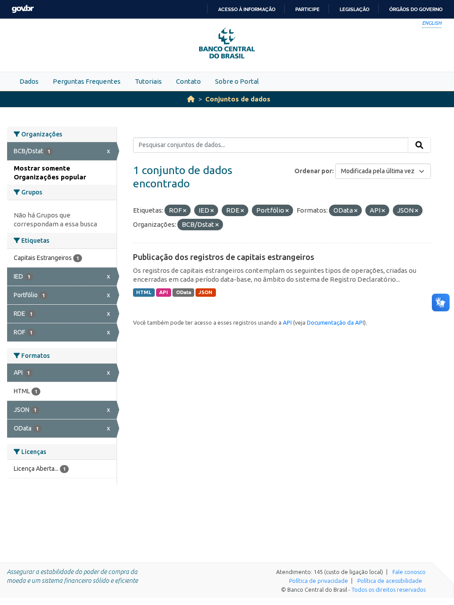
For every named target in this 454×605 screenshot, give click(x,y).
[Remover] (184, 210)
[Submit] (419, 145)
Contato (188, 81)
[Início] (191, 99)
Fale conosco (409, 572)
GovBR (23, 9)
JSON (205, 292)
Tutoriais (148, 81)
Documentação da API (335, 322)
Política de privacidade (318, 581)
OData (183, 292)
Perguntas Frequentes (87, 81)
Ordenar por (313, 171)
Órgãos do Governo (415, 9)
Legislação (354, 9)
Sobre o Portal (237, 81)
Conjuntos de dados (237, 99)
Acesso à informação (246, 9)
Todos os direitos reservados (389, 589)
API (163, 292)
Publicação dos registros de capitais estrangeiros (223, 256)
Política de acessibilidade (389, 581)
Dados (29, 81)
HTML (143, 292)
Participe (307, 9)
